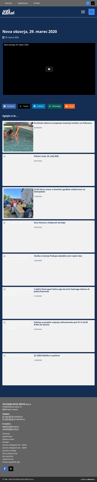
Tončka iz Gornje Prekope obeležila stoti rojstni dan (58, 256)
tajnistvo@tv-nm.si (10, 426)
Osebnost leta (7, 459)
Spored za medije (9, 451)
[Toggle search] (91, 12)
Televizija (8, 3)
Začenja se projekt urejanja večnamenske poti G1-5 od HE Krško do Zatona (61, 323)
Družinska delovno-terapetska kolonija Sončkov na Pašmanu (63, 123)
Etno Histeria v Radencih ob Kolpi (49, 223)
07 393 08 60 (7, 419)
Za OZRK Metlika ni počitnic (47, 355)
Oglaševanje (23, 3)
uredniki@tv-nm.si (10, 429)
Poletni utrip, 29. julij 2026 (46, 156)
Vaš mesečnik (7, 456)
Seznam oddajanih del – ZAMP (14, 448)
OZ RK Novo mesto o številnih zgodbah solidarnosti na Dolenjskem (59, 190)
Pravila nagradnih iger (11, 462)
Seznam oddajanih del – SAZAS (14, 445)
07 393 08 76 (7, 416)
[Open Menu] (83, 12)
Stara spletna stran (10, 454)
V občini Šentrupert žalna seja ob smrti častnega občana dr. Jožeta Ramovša (62, 290)
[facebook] (4, 468)
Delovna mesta (8, 439)
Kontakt (37, 3)
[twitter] (93, 3)
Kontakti (5, 442)
